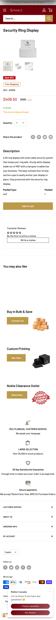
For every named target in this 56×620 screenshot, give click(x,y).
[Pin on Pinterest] (39, 137)
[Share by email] (51, 137)
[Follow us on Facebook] (5, 567)
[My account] (44, 10)
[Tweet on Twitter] (45, 137)
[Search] (49, 18)
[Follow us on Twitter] (11, 567)
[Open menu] (4, 10)
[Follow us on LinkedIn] (29, 567)
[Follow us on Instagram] (17, 567)
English (8, 552)
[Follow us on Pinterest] (23, 567)
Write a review (28, 240)
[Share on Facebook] (33, 137)
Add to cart (28, 206)
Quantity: (8, 122)
